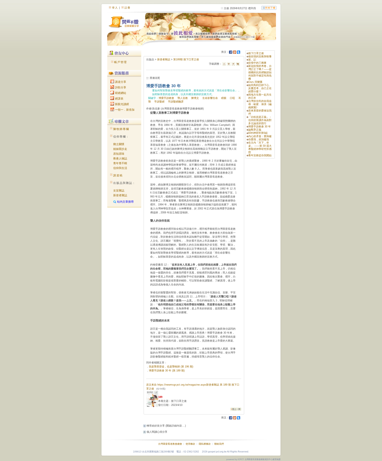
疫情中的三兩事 (257, 62)
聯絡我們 (219, 443)
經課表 (118, 98)
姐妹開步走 (120, 148)
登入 (115, 7)
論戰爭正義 (254, 129)
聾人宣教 (182, 98)
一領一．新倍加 (124, 109)
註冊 (128, 7)
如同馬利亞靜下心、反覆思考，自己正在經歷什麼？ (260, 88)
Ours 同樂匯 (255, 81)
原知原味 (118, 153)
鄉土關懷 (118, 144)
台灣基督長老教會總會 (170, 443)
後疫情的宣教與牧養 (260, 56)
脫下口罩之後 (256, 53)
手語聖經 (159, 101)
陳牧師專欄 (121, 129)
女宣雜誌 (118, 190)
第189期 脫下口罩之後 (186, 59)
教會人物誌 (120, 158)
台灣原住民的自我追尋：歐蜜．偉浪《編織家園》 (260, 104)
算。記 (252, 59)
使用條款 (190, 443)
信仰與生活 (120, 168)
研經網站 (120, 93)
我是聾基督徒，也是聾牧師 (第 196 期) (171, 366)
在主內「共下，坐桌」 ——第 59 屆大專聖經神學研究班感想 (260, 147)
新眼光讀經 (121, 104)
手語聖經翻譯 (175, 101)
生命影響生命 (210, 98)
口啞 (232, 98)
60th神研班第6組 (258, 132)
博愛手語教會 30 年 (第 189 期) (167, 370)
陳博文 (195, 98)
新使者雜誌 (120, 195)
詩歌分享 (120, 87)
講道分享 (120, 81)
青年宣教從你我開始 (260, 155)
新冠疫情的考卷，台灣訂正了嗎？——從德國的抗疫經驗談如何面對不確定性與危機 (260, 72)
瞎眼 (223, 98)
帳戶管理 (120, 62)
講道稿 (118, 175)
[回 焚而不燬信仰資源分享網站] (268, 7)
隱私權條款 (205, 443)
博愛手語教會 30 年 (259, 126)
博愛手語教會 (166, 98)
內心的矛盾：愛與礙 (260, 136)
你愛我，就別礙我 (258, 139)
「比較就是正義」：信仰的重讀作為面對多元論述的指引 (260, 120)
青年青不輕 (120, 163)
